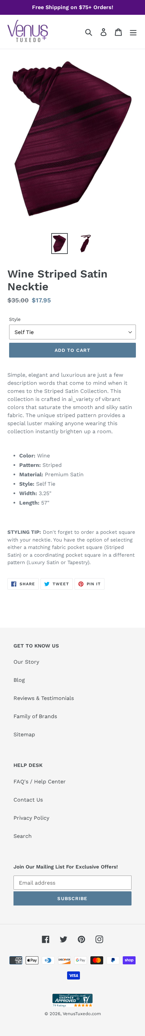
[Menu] (133, 31)
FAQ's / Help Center (39, 781)
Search (22, 836)
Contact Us (28, 800)
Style (15, 319)
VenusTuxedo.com (82, 1013)
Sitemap (24, 734)
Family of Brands (35, 716)
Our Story (26, 662)
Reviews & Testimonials (43, 698)
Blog (19, 680)
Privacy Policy (31, 818)
